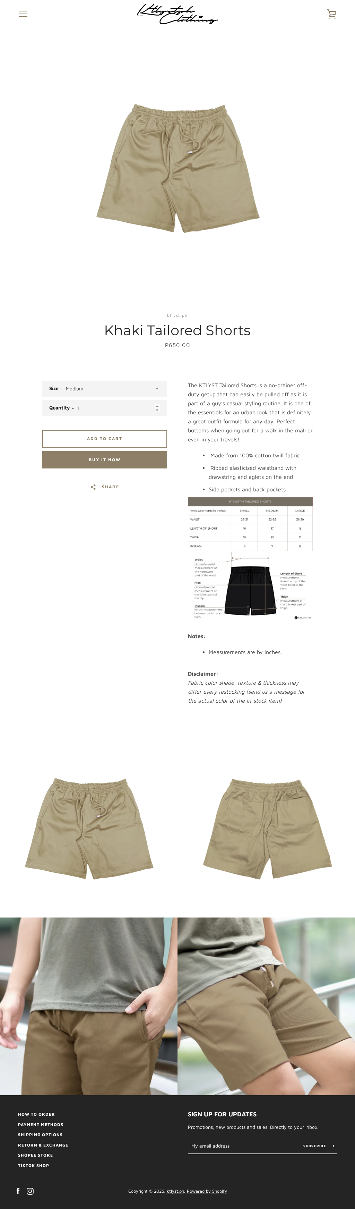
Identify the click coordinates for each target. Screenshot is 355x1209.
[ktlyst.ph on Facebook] (18, 1190)
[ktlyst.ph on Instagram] (30, 1190)
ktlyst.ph (175, 1191)
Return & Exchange (43, 1145)
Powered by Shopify (207, 1191)
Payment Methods (40, 1124)
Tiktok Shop (33, 1165)
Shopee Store (35, 1155)
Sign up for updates (222, 1114)
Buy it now (105, 459)
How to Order (36, 1114)
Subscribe (315, 1146)
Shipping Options (40, 1134)
